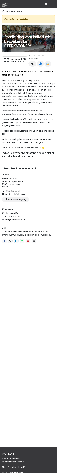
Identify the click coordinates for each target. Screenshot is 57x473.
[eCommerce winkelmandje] (46, 4)
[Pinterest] (28, 241)
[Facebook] (4, 241)
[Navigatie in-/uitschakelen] (52, 4)
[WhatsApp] (22, 241)
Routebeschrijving (16, 199)
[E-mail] (34, 241)
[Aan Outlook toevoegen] (40, 64)
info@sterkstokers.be (13, 461)
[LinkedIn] (16, 241)
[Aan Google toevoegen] (47, 64)
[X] (10, 241)
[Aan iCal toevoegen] (32, 64)
